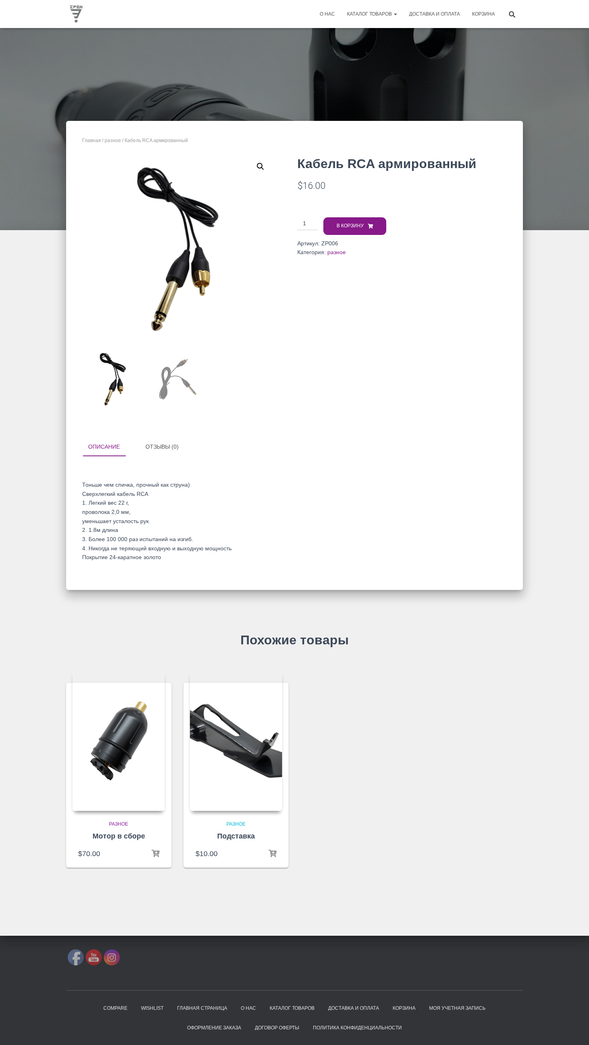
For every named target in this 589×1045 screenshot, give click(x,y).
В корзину (350, 226)
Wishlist (152, 1008)
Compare (115, 1008)
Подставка (236, 836)
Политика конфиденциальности (357, 1028)
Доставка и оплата (434, 14)
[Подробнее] (272, 854)
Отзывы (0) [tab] (162, 446)
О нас (327, 14)
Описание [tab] (104, 446)
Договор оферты (277, 1028)
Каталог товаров (370, 14)
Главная (91, 140)
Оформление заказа (214, 1028)
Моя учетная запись (457, 1008)
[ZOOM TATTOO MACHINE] (76, 14)
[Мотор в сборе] (119, 741)
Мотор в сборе (119, 836)
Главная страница (202, 1008)
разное (113, 140)
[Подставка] (236, 741)
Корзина (483, 14)
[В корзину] (155, 854)
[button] (260, 166)
